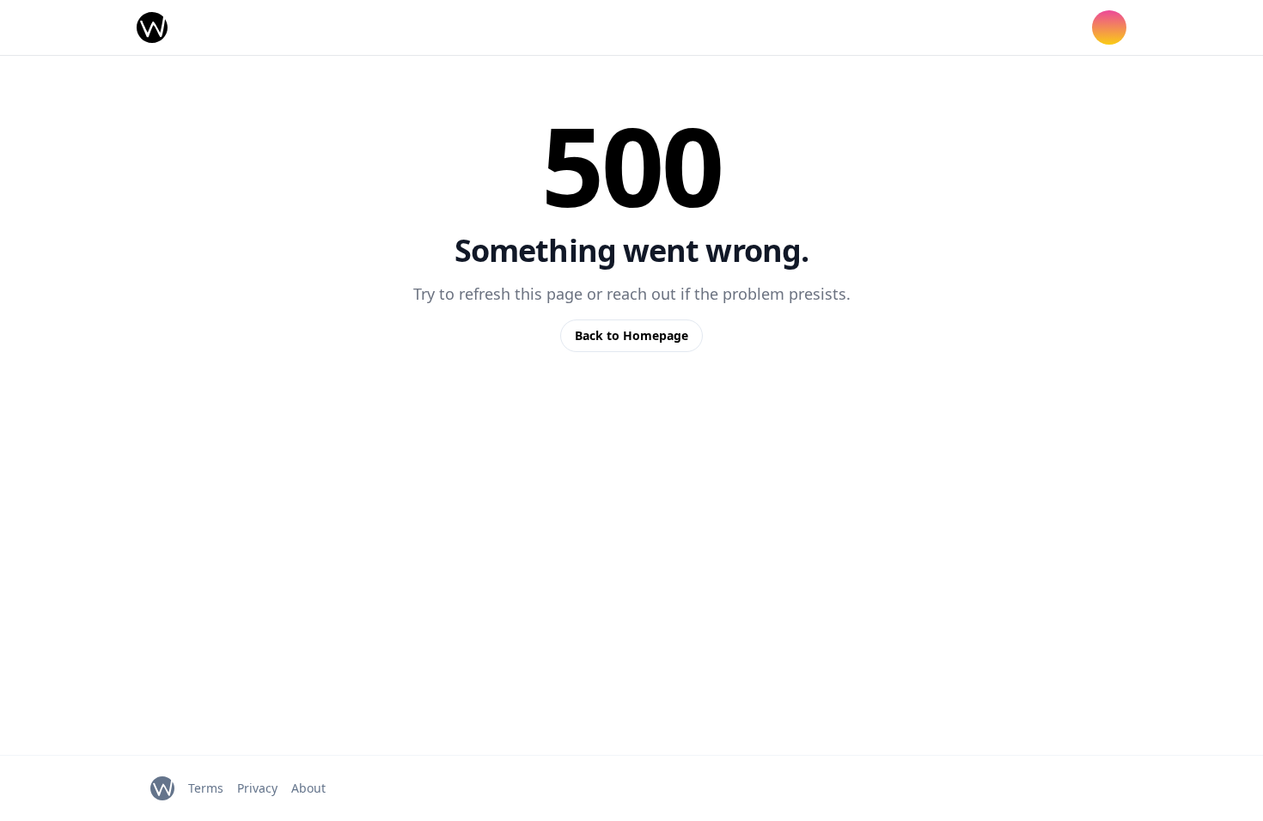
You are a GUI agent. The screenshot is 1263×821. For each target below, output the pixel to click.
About (308, 788)
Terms (205, 788)
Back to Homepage (631, 335)
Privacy (257, 788)
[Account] (1109, 27)
